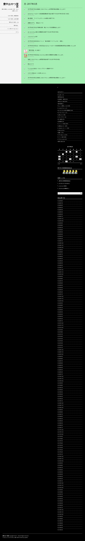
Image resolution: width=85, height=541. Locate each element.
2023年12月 (60, 269)
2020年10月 (60, 354)
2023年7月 (60, 280)
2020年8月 (60, 358)
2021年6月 (60, 336)
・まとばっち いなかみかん (64, 183)
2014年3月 (60, 529)
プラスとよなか (61, 139)
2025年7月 (60, 227)
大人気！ (60, 94)
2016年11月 (60, 458)
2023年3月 (60, 289)
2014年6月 (60, 523)
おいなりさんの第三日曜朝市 (64, 110)
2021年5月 (60, 338)
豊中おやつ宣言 (11, 5)
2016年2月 (60, 478)
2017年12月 (60, 429)
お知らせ (60, 130)
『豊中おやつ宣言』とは (13, 22)
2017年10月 (60, 434)
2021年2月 (60, 345)
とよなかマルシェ (62, 108)
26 (80, 159)
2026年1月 (60, 216)
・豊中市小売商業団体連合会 (64, 180)
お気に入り (60, 114)
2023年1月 (60, 294)
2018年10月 (60, 407)
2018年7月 (60, 414)
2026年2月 (60, 214)
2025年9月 (60, 223)
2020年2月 (60, 372)
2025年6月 (60, 229)
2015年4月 (60, 500)
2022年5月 (60, 312)
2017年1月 (60, 454)
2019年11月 (60, 378)
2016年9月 (60, 463)
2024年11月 (60, 245)
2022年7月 (60, 307)
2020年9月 (60, 356)
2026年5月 (60, 207)
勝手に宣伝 (60, 141)
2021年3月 (60, 343)
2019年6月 (60, 389)
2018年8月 (60, 412)
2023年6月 (60, 283)
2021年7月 (60, 334)
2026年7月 (60, 203)
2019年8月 (60, 385)
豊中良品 (60, 97)
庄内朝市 (60, 121)
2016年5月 (60, 472)
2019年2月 (60, 398)
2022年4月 (60, 314)
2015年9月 (60, 489)
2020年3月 (60, 369)
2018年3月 (60, 423)
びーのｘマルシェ (62, 112)
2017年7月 (60, 440)
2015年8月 (60, 492)
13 (59, 156)
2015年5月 (60, 498)
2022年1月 (60, 320)
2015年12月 (60, 483)
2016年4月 (60, 474)
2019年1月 (60, 400)
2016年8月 (60, 465)
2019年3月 (60, 396)
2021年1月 (60, 347)
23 (70, 159)
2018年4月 (60, 420)
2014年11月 (60, 512)
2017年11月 (60, 432)
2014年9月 (60, 516)
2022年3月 (60, 316)
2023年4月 (60, 287)
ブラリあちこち (61, 134)
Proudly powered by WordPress (8, 537)
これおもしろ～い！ (62, 128)
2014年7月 (60, 520)
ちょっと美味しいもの (63, 106)
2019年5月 (60, 392)
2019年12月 (60, 376)
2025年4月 (60, 234)
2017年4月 (60, 447)
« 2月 (59, 163)
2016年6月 (60, 469)
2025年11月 (60, 218)
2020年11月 (60, 352)
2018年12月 (60, 403)
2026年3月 (60, 212)
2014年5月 (60, 525)
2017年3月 (60, 449)
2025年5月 (60, 232)
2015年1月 (60, 507)
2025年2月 (60, 238)
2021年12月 (60, 323)
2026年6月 (60, 205)
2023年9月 (60, 276)
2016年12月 (60, 456)
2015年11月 (60, 485)
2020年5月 (60, 365)
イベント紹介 (61, 137)
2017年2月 (60, 452)
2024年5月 (60, 258)
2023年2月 (60, 292)
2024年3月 (60, 263)
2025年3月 (60, 236)
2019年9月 (60, 383)
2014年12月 (60, 509)
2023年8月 (60, 278)
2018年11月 (60, 405)
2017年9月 (60, 436)
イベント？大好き (62, 123)
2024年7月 (60, 254)
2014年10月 (60, 514)
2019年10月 (60, 380)
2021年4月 (60, 340)
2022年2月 (60, 318)
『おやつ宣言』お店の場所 (13, 19)
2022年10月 (60, 300)
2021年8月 (60, 332)
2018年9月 (60, 409)
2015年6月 (60, 496)
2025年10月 (60, 220)
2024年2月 (60, 265)
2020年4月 (60, 367)
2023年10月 (60, 274)
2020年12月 (60, 349)
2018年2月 (60, 425)
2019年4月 (60, 394)
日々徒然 (60, 119)
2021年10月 (60, 327)
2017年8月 (60, 438)
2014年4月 (60, 527)
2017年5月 (60, 445)
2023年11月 (60, 272)
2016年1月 (60, 480)
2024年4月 (60, 260)
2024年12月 (60, 243)
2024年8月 (60, 252)
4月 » (81, 163)
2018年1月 (60, 427)
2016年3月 (60, 476)
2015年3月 (60, 503)
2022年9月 (60, 303)
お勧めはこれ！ (61, 126)
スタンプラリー (61, 117)
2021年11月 (60, 325)
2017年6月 (60, 443)
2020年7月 (60, 360)
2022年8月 (60, 305)
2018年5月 (60, 418)
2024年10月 (60, 247)
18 (76, 156)
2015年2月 (60, 505)
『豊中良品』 (16, 25)
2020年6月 (60, 363)
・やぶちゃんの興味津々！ (63, 188)
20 (59, 159)
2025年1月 (60, 240)
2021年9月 (60, 329)
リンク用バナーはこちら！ (13, 28)
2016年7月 (60, 467)
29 (66, 161)
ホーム (17, 32)
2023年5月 (60, 285)
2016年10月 (60, 461)
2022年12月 (60, 296)
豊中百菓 (60, 103)
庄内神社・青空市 (62, 99)
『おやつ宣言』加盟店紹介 (13, 15)
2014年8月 (60, 518)
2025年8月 (60, 225)
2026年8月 (60, 200)
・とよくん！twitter (62, 185)
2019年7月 (60, 387)
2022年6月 (60, 309)
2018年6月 (60, 416)
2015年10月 (60, 487)
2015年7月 (60, 494)
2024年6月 (60, 256)
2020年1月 (60, 374)
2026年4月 (60, 209)
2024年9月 (60, 249)
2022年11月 (60, 298)
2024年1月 (60, 267)
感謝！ (59, 132)
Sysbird (26, 537)
